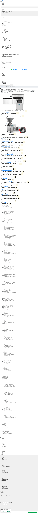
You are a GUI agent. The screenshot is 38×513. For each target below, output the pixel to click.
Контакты (4, 13)
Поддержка (3, 75)
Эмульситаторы (3, 476)
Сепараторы (3, 485)
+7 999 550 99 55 (10, 503)
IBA (4, 33)
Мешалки (2, 477)
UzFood (5, 29)
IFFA (5, 34)
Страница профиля (4, 60)
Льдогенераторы (3, 480)
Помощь (4, 76)
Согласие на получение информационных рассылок (9, 59)
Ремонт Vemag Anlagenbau (7, 62)
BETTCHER (3, 451)
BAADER (2, 452)
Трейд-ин (4, 7)
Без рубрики (3, 457)
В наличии (2, 3)
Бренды (2, 4)
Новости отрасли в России (5, 460)
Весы (2, 481)
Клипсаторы (3, 470)
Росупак (5, 30)
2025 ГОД (4, 32)
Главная (2, 17)
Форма (7, 31)
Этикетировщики (4, 486)
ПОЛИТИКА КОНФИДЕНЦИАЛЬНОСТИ (7, 49)
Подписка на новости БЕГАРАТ (6, 45)
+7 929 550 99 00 (10, 502)
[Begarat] (19, 0)
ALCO (2, 454)
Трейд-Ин (2, 61)
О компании (3, 41)
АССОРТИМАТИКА (7, 40)
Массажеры (3, 478)
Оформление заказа (4, 44)
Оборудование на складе (5, 463)
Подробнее (2, 511)
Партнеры (2, 464)
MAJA (2, 445)
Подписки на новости (4, 46)
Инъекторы (3, 473)
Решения (2, 5)
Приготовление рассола (5, 484)
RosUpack (5, 38)
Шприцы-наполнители (4, 468)
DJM (2, 453)
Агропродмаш (6, 36)
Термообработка (3, 471)
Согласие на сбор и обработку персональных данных (11, 54)
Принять (9, 511)
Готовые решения (4, 459)
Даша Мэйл (3, 23)
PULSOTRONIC (3, 446)
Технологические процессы (5, 466)
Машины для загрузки (4, 488)
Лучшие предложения (4, 26)
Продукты (2, 465)
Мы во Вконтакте (5, 15)
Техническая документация (7, 57)
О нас (2, 10)
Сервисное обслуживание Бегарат (6, 56)
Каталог (2, 2)
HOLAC (2, 443)
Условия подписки (4, 63)
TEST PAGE (3, 18)
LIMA (2, 447)
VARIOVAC (2, 439)
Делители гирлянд (4, 487)
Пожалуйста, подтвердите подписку (6, 47)
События (2, 9)
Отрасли (5, 86)
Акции (2, 456)
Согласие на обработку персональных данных (15, 509)
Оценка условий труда (6, 52)
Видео (2, 458)
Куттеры (2, 469)
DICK (2, 450)
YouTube (4, 81)
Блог (2, 8)
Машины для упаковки (4, 472)
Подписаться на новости (4, 496)
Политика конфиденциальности (7, 53)
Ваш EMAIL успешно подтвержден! (6, 22)
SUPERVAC (3, 444)
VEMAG (2, 438)
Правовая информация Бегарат (7, 11)
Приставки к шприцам (4, 479)
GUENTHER (3, 442)
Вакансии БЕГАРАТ (5, 12)
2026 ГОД (4, 37)
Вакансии (4, 82)
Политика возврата (4, 48)
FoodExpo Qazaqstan (7, 28)
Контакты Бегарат (4, 25)
